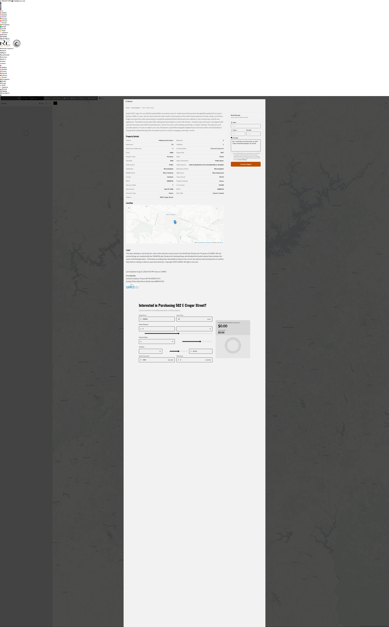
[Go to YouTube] (0, 7)
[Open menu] (0, 95)
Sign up (2, 38)
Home (128, 108)
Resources (3, 57)
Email (250, 130)
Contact (3, 63)
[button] (175, 222)
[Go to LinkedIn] (0, 9)
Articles (2, 61)
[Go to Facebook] (0, 3)
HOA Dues (179, 356)
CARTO (221, 242)
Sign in (7, 38)
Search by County (6, 48)
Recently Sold (4, 55)
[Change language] (1, 11)
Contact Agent (245, 164)
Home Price (142, 315)
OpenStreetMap (206, 242)
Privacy (244, 159)
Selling (2, 53)
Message (235, 137)
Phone (235, 130)
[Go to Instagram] (0, 5)
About (2, 59)
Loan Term (179, 315)
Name (235, 122)
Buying (2, 50)
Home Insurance (144, 356)
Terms (240, 159)
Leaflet (198, 242)
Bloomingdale (136, 108)
